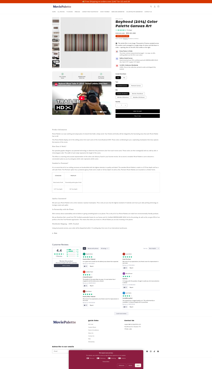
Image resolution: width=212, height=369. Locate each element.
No (124, 77)
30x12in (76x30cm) (137, 93)
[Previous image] (63, 42)
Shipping (125, 38)
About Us (90, 333)
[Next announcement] (159, 1)
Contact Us (91, 336)
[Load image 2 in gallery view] (55, 30)
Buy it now (138, 116)
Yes (118, 77)
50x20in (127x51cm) (139, 97)
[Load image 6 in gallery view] (55, 64)
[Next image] (108, 42)
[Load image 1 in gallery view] (55, 21)
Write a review (66, 265)
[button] (151, 6)
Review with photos (93, 248)
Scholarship (91, 341)
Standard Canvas (122, 85)
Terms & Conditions (93, 330)
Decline (130, 365)
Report (92, 266)
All (84, 248)
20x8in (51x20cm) (122, 93)
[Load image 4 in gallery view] (55, 47)
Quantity (118, 101)
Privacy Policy (106, 361)
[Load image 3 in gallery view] (55, 38)
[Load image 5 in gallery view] (55, 55)
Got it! (138, 365)
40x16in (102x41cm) (123, 97)
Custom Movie (92, 327)
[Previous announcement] (53, 1)
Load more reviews (121, 313)
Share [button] (55, 233)
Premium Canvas (136, 85)
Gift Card (90, 324)
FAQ (89, 339)
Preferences (121, 365)
